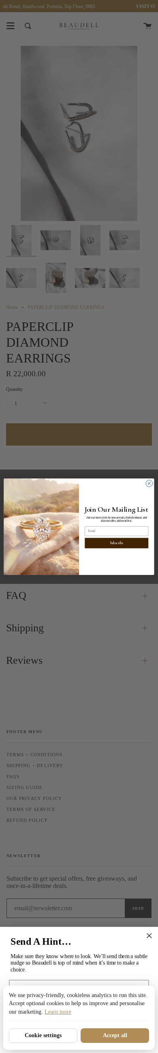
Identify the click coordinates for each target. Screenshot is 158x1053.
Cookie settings (43, 1035)
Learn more (58, 1012)
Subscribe (117, 543)
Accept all (115, 1035)
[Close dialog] (149, 483)
